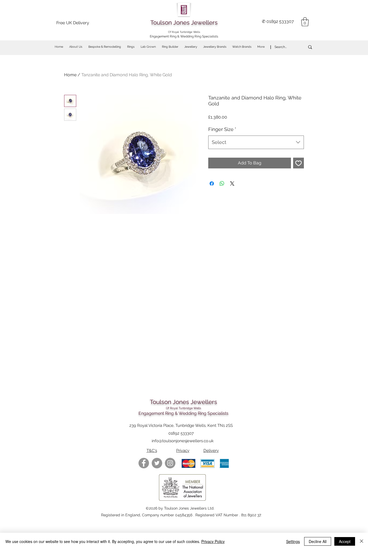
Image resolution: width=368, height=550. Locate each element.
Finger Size (222, 129)
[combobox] (256, 142)
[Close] (361, 541)
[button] (305, 21)
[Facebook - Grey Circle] (143, 463)
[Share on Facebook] (212, 183)
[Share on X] (232, 183)
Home (70, 74)
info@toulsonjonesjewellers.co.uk (183, 440)
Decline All (318, 541)
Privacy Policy (213, 541)
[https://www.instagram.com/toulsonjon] (170, 463)
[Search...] (310, 47)
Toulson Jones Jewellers (184, 22)
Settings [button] (293, 541)
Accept (344, 541)
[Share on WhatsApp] (222, 183)
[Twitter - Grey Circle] (157, 463)
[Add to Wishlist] (298, 163)
